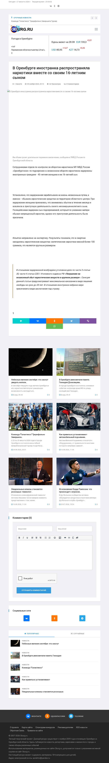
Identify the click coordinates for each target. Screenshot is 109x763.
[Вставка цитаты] (65, 538)
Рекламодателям (65, 727)
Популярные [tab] (33, 634)
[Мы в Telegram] (58, 6)
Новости (19, 84)
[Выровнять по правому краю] (40, 538)
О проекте (14, 727)
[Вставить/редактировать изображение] (60, 538)
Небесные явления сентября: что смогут (40, 644)
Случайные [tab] (78, 634)
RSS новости (81, 727)
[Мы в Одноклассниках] (54, 6)
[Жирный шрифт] (19, 538)
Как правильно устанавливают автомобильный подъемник (35, 21)
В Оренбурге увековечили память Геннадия (41, 656)
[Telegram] (71, 321)
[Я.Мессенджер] (21, 321)
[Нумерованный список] (50, 538)
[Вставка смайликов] (55, 538)
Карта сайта (27, 727)
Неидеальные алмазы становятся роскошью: (43, 692)
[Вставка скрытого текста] (77, 538)
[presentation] (92, 17)
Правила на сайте (35, 731)
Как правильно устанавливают (36, 680)
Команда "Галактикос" (32, 668)
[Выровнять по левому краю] (32, 538)
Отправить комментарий (34, 590)
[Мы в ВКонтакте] (51, 6)
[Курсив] (23, 538)
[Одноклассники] (54, 321)
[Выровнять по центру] (36, 538)
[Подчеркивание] (27, 538)
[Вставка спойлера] (73, 538)
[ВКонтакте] (37, 321)
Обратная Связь (17, 731)
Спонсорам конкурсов (45, 727)
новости (50, 742)
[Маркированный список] (46, 538)
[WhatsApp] (54, 326)
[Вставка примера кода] (69, 538)
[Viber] (88, 321)
